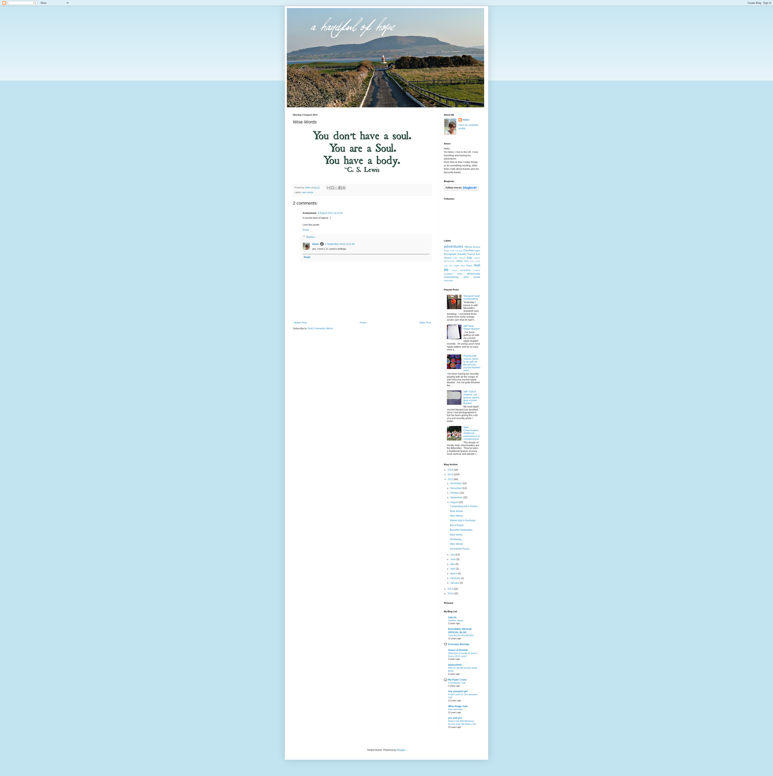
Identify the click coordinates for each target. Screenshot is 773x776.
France (471, 254)
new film (448, 266)
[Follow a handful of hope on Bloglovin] (461, 189)
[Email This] (329, 188)
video (459, 273)
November (456, 488)
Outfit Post (459, 265)
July (452, 554)
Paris (469, 265)
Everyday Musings (458, 644)
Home (363, 322)
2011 (450, 588)
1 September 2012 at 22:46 (340, 244)
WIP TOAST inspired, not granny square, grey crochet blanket (471, 397)
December (456, 483)
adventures (453, 246)
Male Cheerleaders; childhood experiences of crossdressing (471, 433)
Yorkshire (448, 280)
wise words (307, 192)
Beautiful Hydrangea (461, 529)
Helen (315, 244)
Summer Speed (455, 620)
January (455, 582)
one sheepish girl (458, 691)
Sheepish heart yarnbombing (471, 297)
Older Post (425, 322)
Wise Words (456, 511)
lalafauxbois (455, 664)
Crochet (468, 250)
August (454, 502)
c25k (452, 251)
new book (475, 261)
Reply (306, 229)
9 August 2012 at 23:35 (330, 213)
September (456, 497)
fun (478, 254)
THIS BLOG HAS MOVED (461, 635)
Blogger (401, 750)
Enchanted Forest (459, 548)
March (454, 573)
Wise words (456, 534)
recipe (454, 270)
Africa (468, 246)
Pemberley (456, 539)
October (455, 492)
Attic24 (452, 617)
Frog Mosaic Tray (457, 683)
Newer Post (300, 322)
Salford (476, 270)
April (453, 568)
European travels (455, 254)
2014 (450, 469)
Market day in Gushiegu (463, 520)
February (455, 578)
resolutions (465, 270)
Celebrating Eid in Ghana (464, 506)
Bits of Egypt (456, 525)
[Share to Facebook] (340, 188)
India (455, 258)
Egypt (477, 250)
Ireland (462, 258)
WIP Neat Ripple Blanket (471, 327)
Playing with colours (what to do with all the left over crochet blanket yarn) (471, 363)
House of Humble (458, 650)
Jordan (477, 258)
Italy (469, 257)
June (453, 559)
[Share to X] (336, 188)
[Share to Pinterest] (344, 188)
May (453, 564)
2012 (450, 479)
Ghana (447, 257)
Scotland (448, 273)
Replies (310, 237)
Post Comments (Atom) (320, 328)
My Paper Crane (457, 679)
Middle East (462, 261)
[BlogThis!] (332, 188)
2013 (450, 474)
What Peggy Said (457, 706)
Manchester (449, 261)
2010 (450, 593)
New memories (455, 709)
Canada (459, 251)
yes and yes (455, 718)
